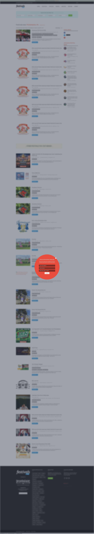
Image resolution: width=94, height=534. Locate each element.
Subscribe (47, 273)
